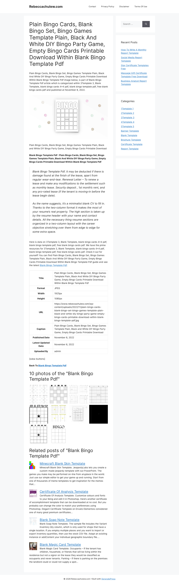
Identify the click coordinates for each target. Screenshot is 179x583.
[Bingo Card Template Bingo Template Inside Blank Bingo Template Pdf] (78, 394)
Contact (92, 6)
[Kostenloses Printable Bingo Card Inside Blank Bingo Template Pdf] (98, 414)
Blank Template (129, 135)
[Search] (146, 24)
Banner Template (130, 131)
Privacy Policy (107, 6)
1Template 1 (127, 108)
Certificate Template (131, 144)
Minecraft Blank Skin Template (62, 463)
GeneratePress (108, 579)
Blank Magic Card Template (60, 544)
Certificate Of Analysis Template (64, 491)
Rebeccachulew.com (46, 7)
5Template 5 (127, 126)
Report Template (130, 148)
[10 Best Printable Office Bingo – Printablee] (58, 434)
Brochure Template (131, 140)
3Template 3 (127, 117)
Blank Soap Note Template (59, 520)
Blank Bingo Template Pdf (53, 265)
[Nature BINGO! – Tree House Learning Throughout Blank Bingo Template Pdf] (38, 414)
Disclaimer (124, 6)
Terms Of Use (140, 6)
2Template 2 (127, 113)
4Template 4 (127, 122)
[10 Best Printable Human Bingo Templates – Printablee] (38, 394)
